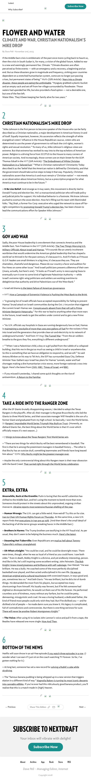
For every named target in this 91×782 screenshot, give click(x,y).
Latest (11, 3)
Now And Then (49, 621)
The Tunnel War (53, 336)
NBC (40, 367)
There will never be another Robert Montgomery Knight (30, 611)
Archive (33, 762)
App (43, 762)
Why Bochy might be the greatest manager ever (45, 454)
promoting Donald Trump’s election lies (43, 207)
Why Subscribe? (15, 9)
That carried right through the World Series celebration (51, 464)
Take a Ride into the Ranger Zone (35, 403)
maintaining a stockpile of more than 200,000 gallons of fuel (35, 328)
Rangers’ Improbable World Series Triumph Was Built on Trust (36, 423)
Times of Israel (51, 367)
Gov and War (15, 236)
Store (60, 762)
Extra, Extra (15, 490)
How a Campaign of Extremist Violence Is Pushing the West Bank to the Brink (48, 294)
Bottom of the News (22, 647)
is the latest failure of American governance (43, 288)
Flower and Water (33, 32)
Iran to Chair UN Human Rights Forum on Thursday (28, 517)
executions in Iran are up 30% (34, 520)
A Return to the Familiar (29, 377)
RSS (69, 762)
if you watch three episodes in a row (65, 653)
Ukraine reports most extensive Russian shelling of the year (43, 507)
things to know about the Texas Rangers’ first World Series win (37, 437)
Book (51, 762)
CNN (34, 367)
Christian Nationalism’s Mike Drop (37, 123)
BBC (66, 367)
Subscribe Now (75, 6)
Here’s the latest (67, 534)
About (22, 762)
